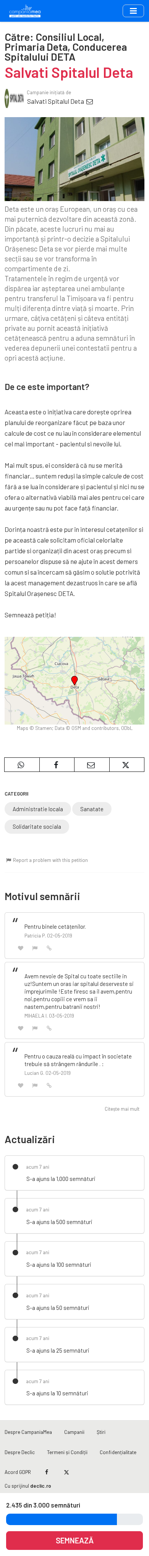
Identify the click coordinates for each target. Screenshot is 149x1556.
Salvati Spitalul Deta (56, 101)
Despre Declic (20, 1452)
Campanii (74, 1432)
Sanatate (92, 808)
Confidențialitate (118, 1452)
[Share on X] (127, 764)
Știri (101, 1432)
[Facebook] (46, 1472)
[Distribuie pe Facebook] (57, 764)
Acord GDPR (18, 1472)
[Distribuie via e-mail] (92, 764)
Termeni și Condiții (67, 1452)
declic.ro (40, 1485)
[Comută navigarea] (133, 11)
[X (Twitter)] (66, 1472)
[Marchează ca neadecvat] (35, 947)
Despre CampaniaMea (28, 1432)
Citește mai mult (122, 1109)
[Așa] (20, 947)
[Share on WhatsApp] (22, 764)
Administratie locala (38, 808)
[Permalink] (49, 947)
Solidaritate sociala (37, 826)
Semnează (75, 1540)
